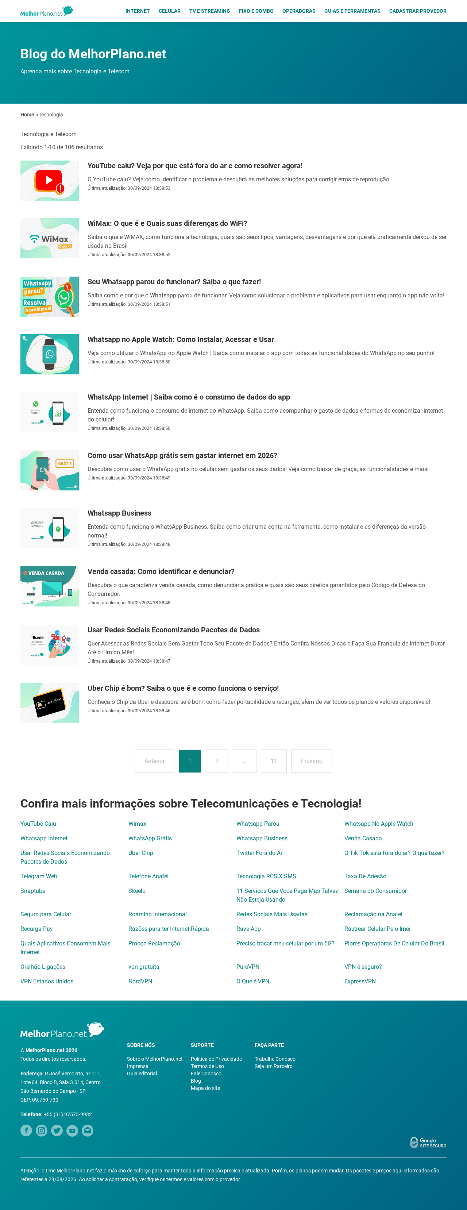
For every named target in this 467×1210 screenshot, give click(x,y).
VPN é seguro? (363, 966)
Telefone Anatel (148, 876)
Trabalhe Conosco (275, 1059)
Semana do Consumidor (375, 890)
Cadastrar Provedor (418, 11)
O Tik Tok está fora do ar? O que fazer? (394, 852)
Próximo (312, 761)
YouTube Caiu (38, 823)
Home (27, 114)
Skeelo (137, 890)
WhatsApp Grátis (150, 838)
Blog (196, 1081)
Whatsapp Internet (43, 838)
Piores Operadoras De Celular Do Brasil (394, 943)
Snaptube (32, 890)
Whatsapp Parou (257, 823)
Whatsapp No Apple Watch (378, 823)
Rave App (248, 928)
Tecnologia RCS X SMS (266, 876)
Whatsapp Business (261, 838)
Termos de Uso (207, 1066)
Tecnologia (51, 114)
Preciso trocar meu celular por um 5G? (285, 943)
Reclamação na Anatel (373, 914)
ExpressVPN (360, 981)
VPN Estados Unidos (46, 981)
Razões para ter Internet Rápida (168, 928)
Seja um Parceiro (274, 1066)
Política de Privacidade (216, 1059)
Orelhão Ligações (42, 966)
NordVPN (140, 981)
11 (274, 761)
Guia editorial (142, 1073)
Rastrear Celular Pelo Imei (377, 928)
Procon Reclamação (154, 943)
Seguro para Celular (45, 914)
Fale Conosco (206, 1073)
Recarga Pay (36, 928)
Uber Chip (140, 852)
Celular (170, 11)
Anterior (154, 761)
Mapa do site (205, 1088)
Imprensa (137, 1066)
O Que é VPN (252, 981)
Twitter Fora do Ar (259, 852)
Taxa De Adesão (365, 876)
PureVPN (247, 966)
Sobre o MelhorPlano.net (155, 1059)
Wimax (137, 823)
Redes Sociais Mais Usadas (272, 914)
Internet (138, 11)
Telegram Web (38, 876)
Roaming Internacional (157, 914)
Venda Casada (363, 838)
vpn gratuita (143, 966)
